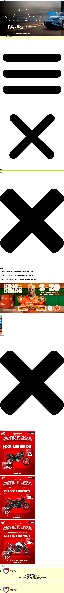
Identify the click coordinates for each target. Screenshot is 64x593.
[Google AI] (1, 331)
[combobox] (6, 173)
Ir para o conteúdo (3, 0)
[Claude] (1, 330)
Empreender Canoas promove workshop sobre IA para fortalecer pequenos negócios (17, 275)
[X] (1, 319)
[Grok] (1, 328)
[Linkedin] (1, 317)
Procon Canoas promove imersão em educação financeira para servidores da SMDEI (17, 271)
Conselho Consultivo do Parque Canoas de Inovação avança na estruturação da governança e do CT (20, 279)
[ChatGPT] (1, 324)
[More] (1, 333)
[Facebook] (1, 321)
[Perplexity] (1, 326)
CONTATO (3, 39)
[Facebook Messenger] (1, 323)
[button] (32, 105)
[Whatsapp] (1, 316)
